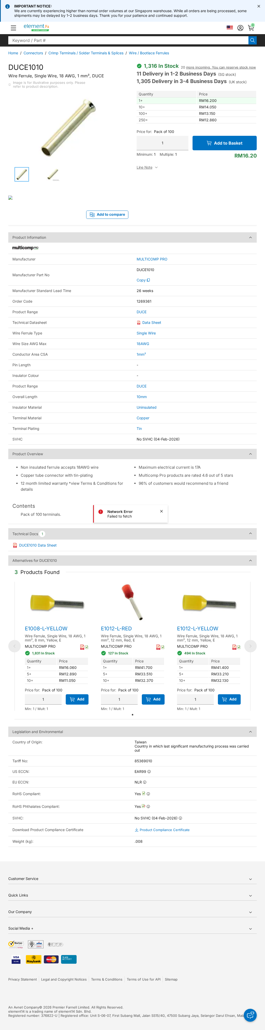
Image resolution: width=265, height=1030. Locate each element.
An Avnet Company (23, 1007)
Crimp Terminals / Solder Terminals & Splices (85, 53)
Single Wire (146, 333)
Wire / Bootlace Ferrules (149, 53)
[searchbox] (128, 40)
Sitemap (171, 979)
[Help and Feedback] (250, 1015)
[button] (13, 28)
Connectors (33, 53)
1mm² (141, 354)
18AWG (143, 343)
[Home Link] (46, 28)
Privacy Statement (22, 979)
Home (13, 53)
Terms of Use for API (143, 979)
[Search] (252, 40)
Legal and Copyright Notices (64, 979)
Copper (143, 418)
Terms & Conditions (106, 979)
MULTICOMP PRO (152, 259)
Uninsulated (147, 407)
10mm (142, 396)
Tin (139, 428)
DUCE (141, 312)
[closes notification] (259, 6)
